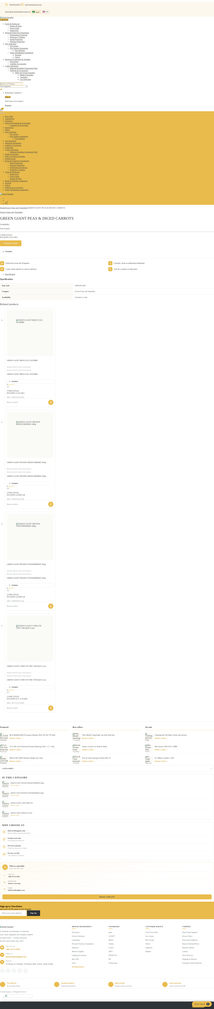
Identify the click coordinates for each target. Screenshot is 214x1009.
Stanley (111, 944)
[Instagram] (19, 970)
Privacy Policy (187, 936)
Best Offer (9, 116)
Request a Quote (11, 243)
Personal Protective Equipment (17, 33)
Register (8, 105)
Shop (21, 12)
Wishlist (148, 951)
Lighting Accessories (18, 64)
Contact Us (26, 12)
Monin (111, 940)
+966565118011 (15, 5)
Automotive (9, 119)
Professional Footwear (18, 35)
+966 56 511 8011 (13, 949)
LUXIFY (112, 936)
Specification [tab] (10, 274)
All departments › (78, 967)
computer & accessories (19, 125)
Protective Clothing (17, 37)
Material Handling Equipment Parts (24, 68)
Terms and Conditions (190, 940)
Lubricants (9, 148)
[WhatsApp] (14, 970)
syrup (74, 963)
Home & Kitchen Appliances (16, 181)
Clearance (24, 77)
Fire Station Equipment (19, 48)
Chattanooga (113, 963)
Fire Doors (14, 46)
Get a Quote (149, 936)
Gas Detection (25, 79)
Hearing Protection (17, 42)
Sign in (8, 97)
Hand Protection (16, 39)
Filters (7, 130)
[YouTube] (25, 970)
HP (110, 959)
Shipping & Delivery (189, 959)
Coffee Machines (11, 66)
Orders (147, 944)
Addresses (148, 948)
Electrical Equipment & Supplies (17, 59)
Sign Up (33, 913)
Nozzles (18, 55)
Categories (8, 768)
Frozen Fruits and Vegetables (16, 208)
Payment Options (188, 948)
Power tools (14, 28)
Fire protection (10, 44)
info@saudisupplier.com (33, 5)
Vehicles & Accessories (19, 71)
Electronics (14, 62)
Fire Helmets (20, 51)
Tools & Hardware (12, 24)
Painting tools (10, 159)
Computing (76, 940)
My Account (149, 940)
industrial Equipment (13, 143)
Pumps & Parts (16, 26)
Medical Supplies (26, 75)
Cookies (185, 951)
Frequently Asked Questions (192, 963)
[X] (8, 970)
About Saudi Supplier (12, 12)
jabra (110, 932)
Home (2, 208)
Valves (17, 57)
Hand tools (14, 31)
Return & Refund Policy (190, 944)
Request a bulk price (107, 897)
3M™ (111, 951)
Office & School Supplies (25, 73)
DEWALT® (113, 955)
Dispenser (75, 948)
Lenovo (111, 948)
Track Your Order (151, 932)
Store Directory (187, 955)
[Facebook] (2, 970)
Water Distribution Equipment (21, 53)
